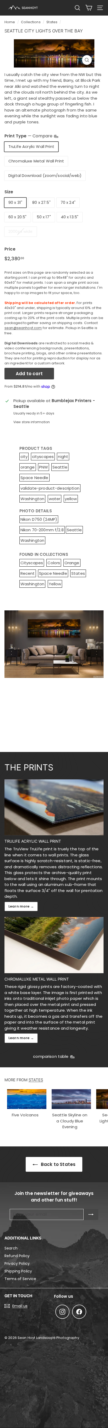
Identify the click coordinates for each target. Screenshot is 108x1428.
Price (9, 249)
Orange (71, 563)
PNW (43, 467)
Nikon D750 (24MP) (38, 519)
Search (11, 1248)
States (51, 22)
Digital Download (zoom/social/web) (45, 175)
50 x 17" (44, 217)
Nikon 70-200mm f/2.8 (42, 530)
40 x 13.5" (70, 217)
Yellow (55, 584)
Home (9, 22)
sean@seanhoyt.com (23, 328)
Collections (31, 22)
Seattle (59, 467)
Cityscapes (31, 563)
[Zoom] (87, 60)
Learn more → (21, 906)
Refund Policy (17, 1255)
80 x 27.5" (41, 202)
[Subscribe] (91, 1214)
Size (8, 192)
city (24, 456)
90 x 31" (15, 202)
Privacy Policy (17, 1263)
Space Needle (34, 477)
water (55, 498)
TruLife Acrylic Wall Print (31, 146)
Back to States (57, 1164)
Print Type (28, 136)
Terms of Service (20, 1278)
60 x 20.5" (17, 217)
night (63, 456)
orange (27, 467)
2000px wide (20, 231)
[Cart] (89, 8)
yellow (71, 498)
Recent (27, 573)
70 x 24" (68, 202)
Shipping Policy (18, 1271)
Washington (32, 498)
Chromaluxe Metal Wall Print (36, 161)
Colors (53, 563)
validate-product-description (49, 488)
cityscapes (43, 456)
